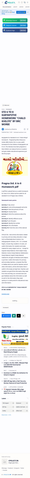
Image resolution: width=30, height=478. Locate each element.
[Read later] (24, 129)
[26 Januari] (21, 403)
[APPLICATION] (14, 347)
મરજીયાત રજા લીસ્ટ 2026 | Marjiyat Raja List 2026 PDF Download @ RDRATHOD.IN (16, 365)
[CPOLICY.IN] (10, 2)
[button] (2, 2)
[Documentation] (7, 7)
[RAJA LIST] (19, 360)
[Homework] (6, 307)
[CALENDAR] (20, 387)
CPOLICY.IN (7, 474)
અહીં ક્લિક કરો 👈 (21, 12)
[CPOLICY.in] (11, 129)
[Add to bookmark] (27, 332)
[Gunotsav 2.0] (13, 370)
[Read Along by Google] (23, 347)
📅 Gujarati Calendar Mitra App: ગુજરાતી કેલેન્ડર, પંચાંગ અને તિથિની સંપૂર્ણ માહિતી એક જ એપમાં (15, 391)
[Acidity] (8, 410)
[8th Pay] (8, 406)
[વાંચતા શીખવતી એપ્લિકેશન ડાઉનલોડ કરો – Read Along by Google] (15, 337)
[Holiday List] (13, 360)
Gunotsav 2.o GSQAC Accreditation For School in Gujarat (16, 374)
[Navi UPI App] (14, 378)
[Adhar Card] (21, 410)
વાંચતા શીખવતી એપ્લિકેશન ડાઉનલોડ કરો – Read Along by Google (15, 351)
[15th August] (8, 403)
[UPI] (19, 378)
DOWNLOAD (5, 294)
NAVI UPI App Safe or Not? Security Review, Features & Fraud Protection (15, 382)
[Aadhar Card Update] (21, 406)
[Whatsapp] (4, 468)
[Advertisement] (15, 51)
